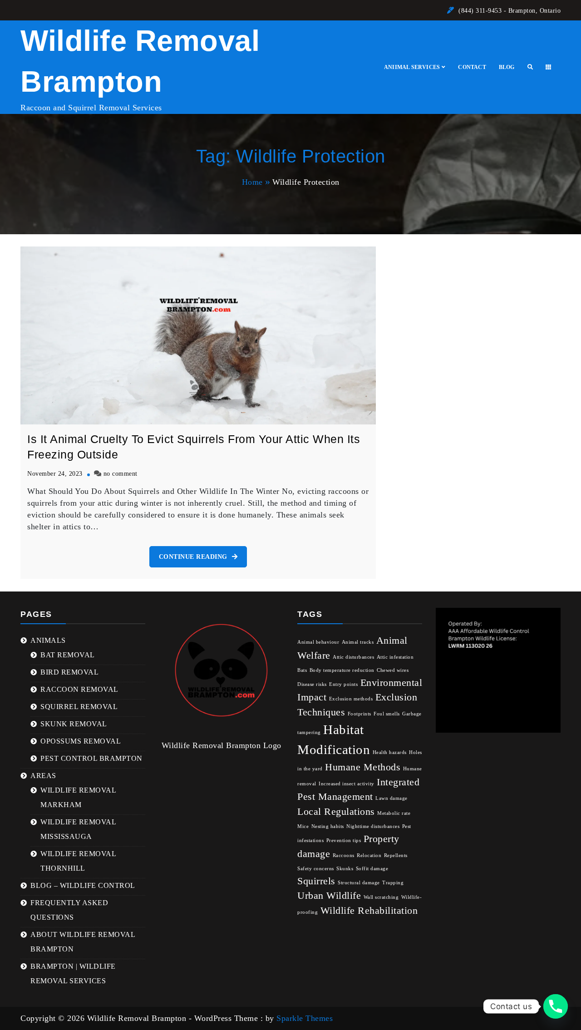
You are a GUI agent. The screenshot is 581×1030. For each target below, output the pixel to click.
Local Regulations (336, 811)
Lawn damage (391, 798)
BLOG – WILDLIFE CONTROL (82, 885)
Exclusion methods (351, 698)
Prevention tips (343, 840)
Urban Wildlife (329, 895)
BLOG (507, 67)
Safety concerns (315, 868)
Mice (303, 826)
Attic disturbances (353, 657)
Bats (302, 670)
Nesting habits (327, 826)
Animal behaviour (318, 642)
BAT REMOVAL (67, 655)
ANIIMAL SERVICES (412, 67)
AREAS (43, 775)
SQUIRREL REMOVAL (79, 706)
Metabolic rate (393, 813)
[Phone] (555, 1006)
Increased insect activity (346, 783)
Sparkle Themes (304, 1018)
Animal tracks (358, 642)
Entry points (343, 684)
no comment (120, 473)
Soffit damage (372, 868)
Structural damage (359, 882)
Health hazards (390, 752)
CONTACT (472, 67)
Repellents (396, 855)
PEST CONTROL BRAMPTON (91, 758)
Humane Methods (362, 767)
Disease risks (312, 684)
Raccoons (344, 855)
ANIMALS (48, 640)
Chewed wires (393, 670)
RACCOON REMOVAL (79, 689)
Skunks (344, 868)
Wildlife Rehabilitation (369, 910)
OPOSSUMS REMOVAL (80, 741)
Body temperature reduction (342, 670)
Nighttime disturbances (372, 826)
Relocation (369, 855)
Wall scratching (381, 897)
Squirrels (316, 881)
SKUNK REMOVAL (73, 724)
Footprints (359, 713)
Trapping (393, 882)
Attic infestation (395, 657)
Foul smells (387, 713)
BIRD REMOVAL (69, 672)
